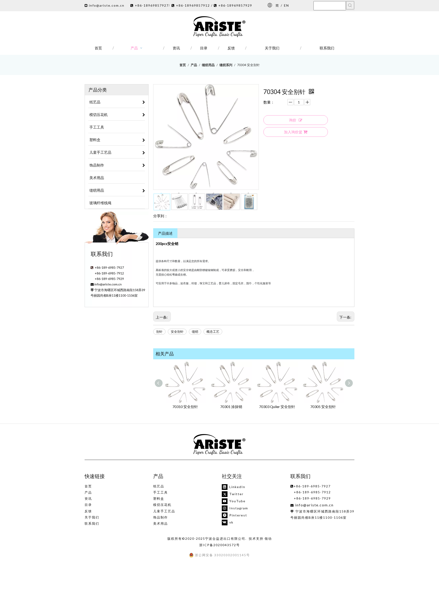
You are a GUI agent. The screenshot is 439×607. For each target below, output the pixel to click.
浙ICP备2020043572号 (219, 545)
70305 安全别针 (323, 406)
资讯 (88, 498)
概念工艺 (212, 331)
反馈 (88, 511)
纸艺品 (158, 486)
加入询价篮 (293, 132)
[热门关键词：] (350, 5)
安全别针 (177, 331)
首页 (88, 486)
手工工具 (160, 492)
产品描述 (165, 233)
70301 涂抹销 (231, 406)
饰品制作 (160, 517)
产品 (88, 492)
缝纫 (195, 331)
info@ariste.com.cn (106, 5)
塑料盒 (158, 498)
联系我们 (92, 523)
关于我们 (92, 517)
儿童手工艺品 (164, 511)
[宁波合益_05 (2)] (219, 445)
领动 (268, 538)
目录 (88, 505)
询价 (292, 120)
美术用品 (160, 523)
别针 (159, 331)
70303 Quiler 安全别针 (277, 406)
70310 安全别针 (185, 406)
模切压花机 (162, 505)
